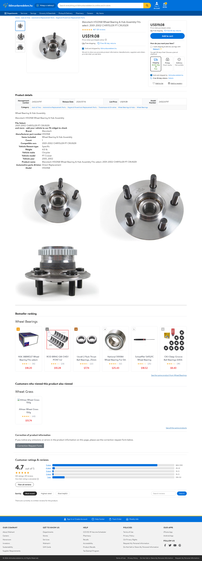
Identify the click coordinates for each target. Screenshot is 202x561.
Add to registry (176, 83)
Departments (12, 13)
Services (24, 13)
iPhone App (168, 532)
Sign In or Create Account (77, 519)
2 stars (48, 474)
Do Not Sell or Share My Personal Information (141, 547)
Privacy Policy (128, 535)
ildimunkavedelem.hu (108, 48)
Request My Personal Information (136, 543)
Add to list (159, 83)
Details (170, 78)
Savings (33, 13)
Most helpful (62, 493)
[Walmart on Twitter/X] (169, 545)
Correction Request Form (29, 445)
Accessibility (88, 543)
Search (182, 493)
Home (17, 18)
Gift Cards (47, 547)
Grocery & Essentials (47, 13)
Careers (90, 13)
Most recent (30, 493)
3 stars (48, 471)
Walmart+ (47, 543)
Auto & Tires (25, 18)
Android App (168, 535)
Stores (45, 535)
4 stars (48, 468)
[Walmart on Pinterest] (179, 545)
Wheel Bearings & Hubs (126, 107)
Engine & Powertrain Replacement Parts (70, 18)
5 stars (48, 465)
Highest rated (46, 493)
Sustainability (8, 547)
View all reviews (24, 484)
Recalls (85, 539)
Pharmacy (80, 13)
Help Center (100, 519)
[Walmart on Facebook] (165, 545)
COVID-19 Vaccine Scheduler (94, 532)
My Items (100, 13)
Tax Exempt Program (91, 551)
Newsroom (7, 539)
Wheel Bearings (142, 107)
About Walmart (9, 532)
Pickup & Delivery (66, 13)
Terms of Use (128, 532)
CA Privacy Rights (130, 539)
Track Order (117, 519)
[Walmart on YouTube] (174, 545)
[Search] (147, 5)
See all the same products (176, 427)
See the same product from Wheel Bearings (169, 375)
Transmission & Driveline (107, 107)
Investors (6, 543)
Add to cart (167, 35)
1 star (49, 477)
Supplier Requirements (11, 551)
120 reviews (100, 29)
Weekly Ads (133, 519)
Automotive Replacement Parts (43, 18)
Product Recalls (89, 547)
